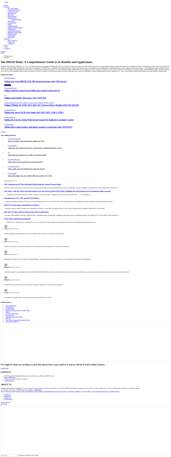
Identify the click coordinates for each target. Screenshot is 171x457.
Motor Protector (12, 16)
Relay (2, 391)
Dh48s (7, 312)
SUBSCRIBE (5, 368)
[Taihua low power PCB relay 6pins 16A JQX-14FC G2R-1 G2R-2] (10, 110)
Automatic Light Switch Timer (14, 317)
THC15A (8, 318)
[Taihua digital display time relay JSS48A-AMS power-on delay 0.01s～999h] (12, 173)
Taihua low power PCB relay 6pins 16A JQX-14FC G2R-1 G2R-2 (34, 112)
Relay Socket (11, 35)
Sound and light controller (15, 27)
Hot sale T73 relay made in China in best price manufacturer (26, 212)
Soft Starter (11, 37)
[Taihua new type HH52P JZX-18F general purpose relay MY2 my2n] (9, 78)
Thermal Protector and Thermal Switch (56, 391)
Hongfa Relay (10, 307)
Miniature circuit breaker (15, 32)
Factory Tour (11, 42)
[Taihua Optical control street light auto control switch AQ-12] (10, 88)
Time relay (11, 15)
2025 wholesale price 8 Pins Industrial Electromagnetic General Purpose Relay (32, 184)
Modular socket (12, 34)
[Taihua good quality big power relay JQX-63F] (5, 95)
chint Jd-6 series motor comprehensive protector (21, 205)
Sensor (10, 24)
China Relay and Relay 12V (75, 391)
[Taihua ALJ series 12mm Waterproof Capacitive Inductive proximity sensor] (9, 117)
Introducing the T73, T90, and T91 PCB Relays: (22, 198)
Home (6, 5)
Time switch (11, 21)
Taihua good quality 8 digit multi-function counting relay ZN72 (26, 141)
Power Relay (87, 391)
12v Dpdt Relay (10, 309)
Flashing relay (12, 29)
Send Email (4, 404)
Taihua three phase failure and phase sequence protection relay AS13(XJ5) (38, 127)
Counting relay (12, 23)
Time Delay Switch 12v (12, 321)
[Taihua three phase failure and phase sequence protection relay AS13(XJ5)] (8, 124)
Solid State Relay (16, 19)
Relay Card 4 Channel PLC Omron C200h (18, 310)
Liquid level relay (13, 26)
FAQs (6, 47)
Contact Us (7, 48)
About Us (7, 39)
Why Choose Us (12, 40)
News (6, 45)
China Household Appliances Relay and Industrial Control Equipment (24, 391)
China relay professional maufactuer (17, 219)
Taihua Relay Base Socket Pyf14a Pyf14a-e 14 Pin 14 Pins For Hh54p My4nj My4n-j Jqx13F (35, 148)
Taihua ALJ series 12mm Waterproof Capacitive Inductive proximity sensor (39, 120)
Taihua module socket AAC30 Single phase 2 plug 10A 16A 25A (26, 169)
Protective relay (12, 18)
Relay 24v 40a (10, 315)
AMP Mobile (37, 390)
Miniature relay (12, 13)
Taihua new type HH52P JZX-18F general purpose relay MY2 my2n (35, 81)
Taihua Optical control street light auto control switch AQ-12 (32, 90)
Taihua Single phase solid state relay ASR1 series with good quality (27, 155)
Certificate (11, 43)
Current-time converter (14, 31)
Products (6, 7)
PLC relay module (13, 8)
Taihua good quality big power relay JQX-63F (25, 98)
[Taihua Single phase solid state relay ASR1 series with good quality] (9, 152)
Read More (7, 85)
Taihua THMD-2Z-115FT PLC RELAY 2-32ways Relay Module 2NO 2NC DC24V (41, 105)
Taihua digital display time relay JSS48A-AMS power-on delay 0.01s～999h (30, 176)
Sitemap (30, 390)
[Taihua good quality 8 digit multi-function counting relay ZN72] (14, 139)
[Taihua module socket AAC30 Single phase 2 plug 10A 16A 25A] (13, 166)
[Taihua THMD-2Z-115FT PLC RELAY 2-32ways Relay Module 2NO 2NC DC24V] (29, 103)
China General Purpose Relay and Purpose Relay (105, 391)
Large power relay (13, 11)
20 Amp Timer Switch (12, 313)
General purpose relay (14, 10)
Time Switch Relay (11, 305)
